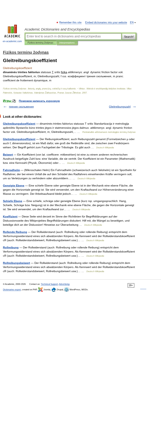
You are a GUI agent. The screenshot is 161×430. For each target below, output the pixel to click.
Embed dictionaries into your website (106, 22)
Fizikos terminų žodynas (40, 42)
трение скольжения (21, 106)
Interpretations (67, 42)
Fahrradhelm (11, 170)
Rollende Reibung (15, 232)
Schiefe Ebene (12, 201)
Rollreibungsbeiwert (16, 262)
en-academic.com (12, 41)
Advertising (64, 284)
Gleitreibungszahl (120, 106)
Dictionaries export (12, 289)
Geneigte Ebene (13, 185)
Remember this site (70, 22)
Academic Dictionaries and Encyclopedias (57, 29)
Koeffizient (10, 216)
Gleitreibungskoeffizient (19, 123)
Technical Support (49, 284)
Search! (129, 36)
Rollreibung (11, 247)
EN (132, 22)
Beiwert (8, 154)
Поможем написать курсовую (39, 100)
